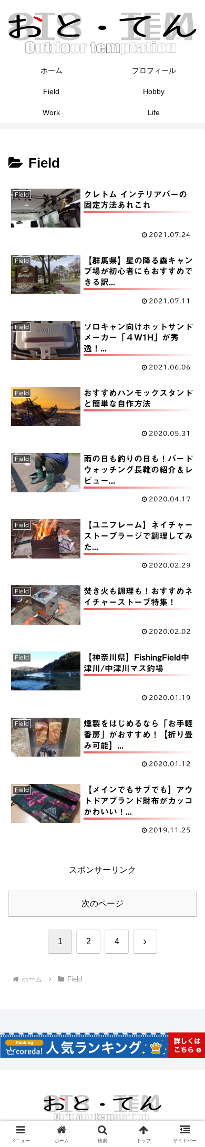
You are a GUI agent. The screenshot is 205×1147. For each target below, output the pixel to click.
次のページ (102, 903)
